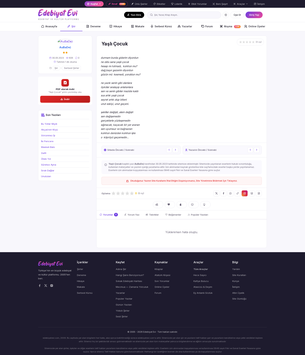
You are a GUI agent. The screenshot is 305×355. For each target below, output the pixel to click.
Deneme (95, 26)
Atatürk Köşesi (162, 275)
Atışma (232, 26)
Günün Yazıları (124, 304)
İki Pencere (47, 141)
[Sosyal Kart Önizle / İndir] (252, 193)
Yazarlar (187, 26)
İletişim (261, 3)
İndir (67, 99)
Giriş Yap (254, 14)
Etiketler (161, 3)
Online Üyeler (256, 26)
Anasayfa (51, 26)
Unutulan (46, 176)
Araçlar (241, 3)
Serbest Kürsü (163, 26)
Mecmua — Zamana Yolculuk (132, 286)
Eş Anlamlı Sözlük (203, 292)
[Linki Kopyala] (238, 193)
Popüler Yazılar (124, 298)
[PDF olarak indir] (259, 193)
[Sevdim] (170, 204)
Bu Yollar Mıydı (49, 123)
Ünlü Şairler (141, 3)
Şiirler (80, 269)
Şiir (73, 26)
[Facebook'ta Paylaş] (223, 193)
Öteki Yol (46, 158)
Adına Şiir (121, 269)
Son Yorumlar (162, 281)
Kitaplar (159, 269)
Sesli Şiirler (122, 316)
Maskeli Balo (48, 147)
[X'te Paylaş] (216, 193)
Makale (139, 26)
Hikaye (117, 26)
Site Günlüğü (239, 298)
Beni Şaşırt (222, 3)
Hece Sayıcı (200, 275)
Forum (209, 26)
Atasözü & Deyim (202, 286)
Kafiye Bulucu (201, 281)
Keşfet (94, 3)
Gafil (43, 153)
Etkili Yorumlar (199, 3)
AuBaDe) (65, 47)
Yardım (236, 269)
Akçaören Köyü (49, 129)
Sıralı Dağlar (47, 170)
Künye (235, 281)
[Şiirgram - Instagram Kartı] (245, 193)
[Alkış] (158, 204)
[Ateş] (182, 204)
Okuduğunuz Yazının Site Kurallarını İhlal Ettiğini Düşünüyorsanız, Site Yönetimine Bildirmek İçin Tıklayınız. (183, 180)
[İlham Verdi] (205, 204)
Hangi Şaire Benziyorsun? (130, 275)
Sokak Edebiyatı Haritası (129, 281)
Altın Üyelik (238, 292)
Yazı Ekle (136, 14)
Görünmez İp (48, 135)
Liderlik (178, 3)
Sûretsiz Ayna (48, 164)
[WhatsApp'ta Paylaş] (231, 193)
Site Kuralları (239, 275)
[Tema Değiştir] (226, 15)
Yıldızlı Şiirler (123, 310)
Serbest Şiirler (71, 68)
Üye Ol (237, 14)
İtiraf (118, 3)
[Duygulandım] (193, 204)
